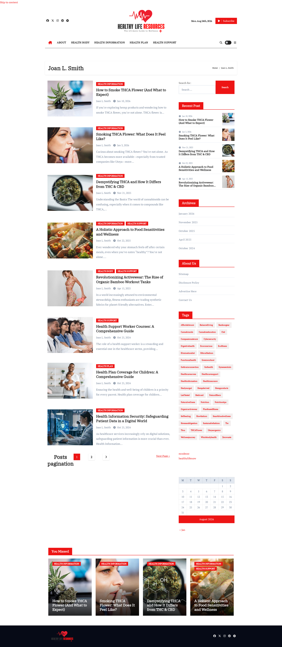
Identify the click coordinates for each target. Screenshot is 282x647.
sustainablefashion (211, 423)
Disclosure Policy (189, 282)
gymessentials (225, 367)
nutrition (205, 402)
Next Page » (163, 456)
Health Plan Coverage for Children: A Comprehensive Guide (127, 374)
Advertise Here (187, 291)
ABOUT (61, 42)
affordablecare (187, 325)
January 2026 (186, 213)
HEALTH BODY (80, 42)
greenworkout (208, 360)
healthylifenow (187, 458)
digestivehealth (188, 346)
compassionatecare (189, 339)
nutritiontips (220, 402)
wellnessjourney (188, 437)
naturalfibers (215, 395)
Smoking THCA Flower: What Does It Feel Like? (131, 136)
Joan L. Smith (103, 101)
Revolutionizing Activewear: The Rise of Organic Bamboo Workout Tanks (129, 279)
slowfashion (201, 416)
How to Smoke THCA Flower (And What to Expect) (131, 92)
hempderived (203, 388)
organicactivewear (189, 409)
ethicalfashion (206, 353)
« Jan (182, 530)
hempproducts (221, 388)
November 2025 (188, 222)
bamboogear (224, 325)
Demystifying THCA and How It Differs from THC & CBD (128, 184)
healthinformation (189, 381)
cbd (223, 332)
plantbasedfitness (210, 409)
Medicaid (199, 395)
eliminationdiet (188, 353)
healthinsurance (210, 381)
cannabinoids (187, 332)
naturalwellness (188, 402)
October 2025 (187, 231)
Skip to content (9, 2)
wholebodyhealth (209, 437)
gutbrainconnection (190, 367)
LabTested (185, 395)
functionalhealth (188, 360)
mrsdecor (184, 453)
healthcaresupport (210, 374)
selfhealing (186, 416)
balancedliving (206, 325)
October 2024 (187, 248)
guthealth (208, 367)
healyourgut (186, 388)
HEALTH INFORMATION (109, 42)
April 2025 (185, 239)
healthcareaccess (188, 374)
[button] (235, 42)
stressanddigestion (189, 423)
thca (183, 430)
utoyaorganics (214, 430)
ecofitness (222, 346)
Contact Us (185, 300)
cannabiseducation (207, 332)
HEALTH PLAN (139, 42)
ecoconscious (206, 346)
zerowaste (226, 437)
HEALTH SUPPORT (164, 42)
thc (227, 423)
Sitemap (183, 274)
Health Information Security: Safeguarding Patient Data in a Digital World (132, 418)
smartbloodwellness (222, 416)
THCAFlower (196, 430)
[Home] (50, 42)
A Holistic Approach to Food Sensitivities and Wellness (130, 231)
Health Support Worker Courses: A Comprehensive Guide (125, 328)
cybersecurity (210, 339)
